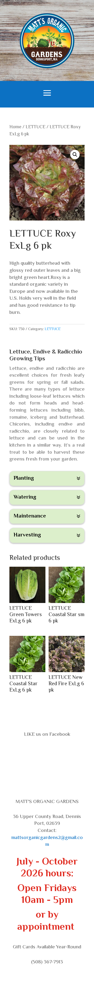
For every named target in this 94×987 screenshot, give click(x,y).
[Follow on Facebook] (47, 750)
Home (15, 127)
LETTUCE (35, 127)
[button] (75, 154)
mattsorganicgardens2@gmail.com (47, 841)
